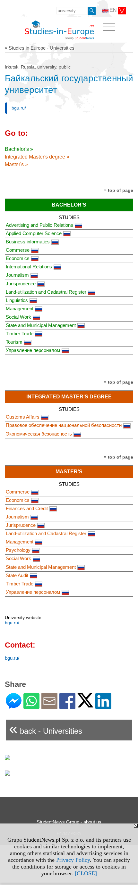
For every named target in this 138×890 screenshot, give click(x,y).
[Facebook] (67, 706)
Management (19, 308)
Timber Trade (19, 333)
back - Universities (45, 728)
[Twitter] (85, 704)
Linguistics (17, 300)
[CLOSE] (86, 873)
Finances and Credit (27, 508)
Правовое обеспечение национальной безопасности (64, 425)
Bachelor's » (19, 149)
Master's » (16, 164)
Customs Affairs (22, 417)
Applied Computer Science (34, 233)
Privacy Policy (73, 860)
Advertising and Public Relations (39, 225)
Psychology (18, 550)
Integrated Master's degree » (37, 156)
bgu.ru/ (19, 107)
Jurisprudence (21, 283)
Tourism (14, 342)
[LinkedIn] (103, 706)
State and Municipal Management (41, 325)
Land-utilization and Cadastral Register (46, 292)
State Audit (17, 575)
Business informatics (28, 241)
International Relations (29, 266)
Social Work (18, 317)
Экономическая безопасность (39, 434)
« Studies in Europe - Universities (39, 48)
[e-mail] (49, 706)
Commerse (18, 250)
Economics (18, 258)
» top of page (118, 190)
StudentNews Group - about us (69, 822)
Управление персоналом (33, 350)
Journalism (17, 275)
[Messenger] (14, 706)
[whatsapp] (31, 706)
